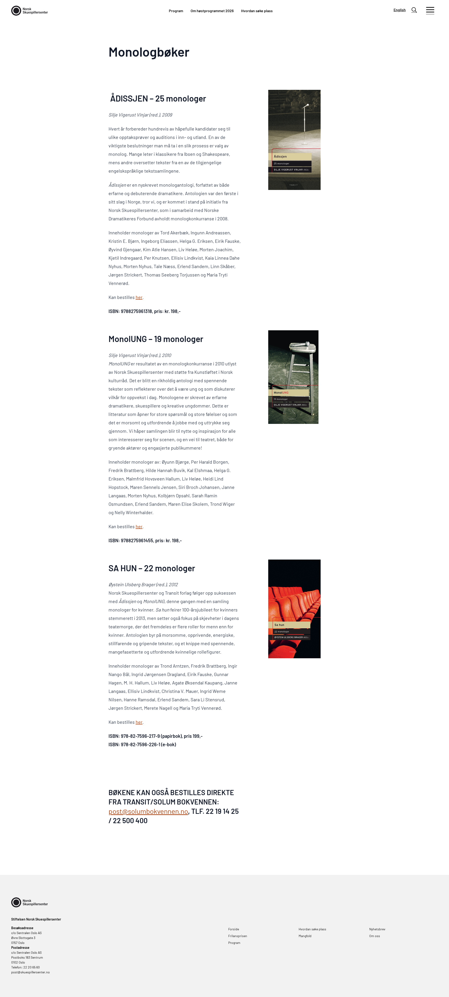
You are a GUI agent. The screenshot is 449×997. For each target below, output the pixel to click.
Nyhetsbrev (377, 929)
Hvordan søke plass (257, 10)
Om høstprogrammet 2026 (212, 10)
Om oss (374, 936)
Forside (233, 929)
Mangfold (305, 936)
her (139, 297)
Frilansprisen (237, 936)
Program (176, 10)
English (400, 9)
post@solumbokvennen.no (148, 811)
